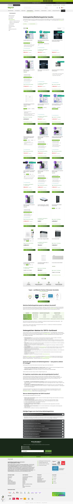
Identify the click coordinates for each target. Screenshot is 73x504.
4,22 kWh (28, 140)
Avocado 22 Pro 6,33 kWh (41, 178)
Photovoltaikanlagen (11, 470)
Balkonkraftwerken (14, 466)
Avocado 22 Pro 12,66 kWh (27, 77)
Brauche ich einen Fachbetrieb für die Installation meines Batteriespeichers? (37, 420)
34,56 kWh (33, 108)
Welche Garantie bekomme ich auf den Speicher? (32, 423)
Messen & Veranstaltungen (27, 486)
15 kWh (56, 208)
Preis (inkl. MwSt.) (32, 23)
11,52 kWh (25, 108)
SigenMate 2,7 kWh (41, 42)
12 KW (30, 264)
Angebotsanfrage (25, 477)
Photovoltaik (39, 477)
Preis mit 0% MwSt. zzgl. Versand (27, 121)
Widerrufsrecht (10, 476)
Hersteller (25, 23)
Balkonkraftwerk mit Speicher (41, 480)
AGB (8, 478)
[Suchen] (46, 8)
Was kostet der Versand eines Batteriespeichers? (32, 431)
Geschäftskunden (17, 5)
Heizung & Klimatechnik (12, 29)
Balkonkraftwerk (39, 479)
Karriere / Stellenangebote (12, 481)
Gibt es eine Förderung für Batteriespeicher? (31, 434)
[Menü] (4, 495)
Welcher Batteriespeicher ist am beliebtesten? (32, 436)
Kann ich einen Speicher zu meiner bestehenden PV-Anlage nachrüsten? (36, 428)
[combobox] (34, 8)
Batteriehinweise (10, 480)
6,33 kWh (32, 140)
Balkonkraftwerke (12, 15)
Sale (9, 30)
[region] (36, 3)
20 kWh (59, 208)
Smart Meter (33, 356)
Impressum (9, 479)
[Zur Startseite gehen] (11, 8)
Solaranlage (61, 20)
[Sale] (36, 1)
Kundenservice (49, 5)
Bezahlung (24, 481)
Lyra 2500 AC (45, 107)
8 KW (24, 264)
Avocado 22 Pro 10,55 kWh (27, 212)
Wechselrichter (11, 25)
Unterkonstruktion (12, 26)
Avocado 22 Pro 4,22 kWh (41, 142)
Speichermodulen (53, 308)
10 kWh (53, 208)
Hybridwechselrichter (45, 358)
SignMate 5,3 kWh (40, 43)
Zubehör (10, 27)
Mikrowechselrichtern (46, 353)
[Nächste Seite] (27, 28)
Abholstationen (25, 479)
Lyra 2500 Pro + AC (40, 108)
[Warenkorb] (59, 8)
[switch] (3, 500)
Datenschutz (10, 477)
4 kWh (27, 174)
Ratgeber (63, 5)
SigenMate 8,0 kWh (46, 43)
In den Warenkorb (30, 57)
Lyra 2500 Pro (40, 107)
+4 (32, 174)
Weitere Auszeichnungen (43, 301)
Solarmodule (11, 18)
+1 (34, 140)
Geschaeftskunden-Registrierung (27, 476)
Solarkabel (47, 356)
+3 (32, 77)
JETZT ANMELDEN (48, 451)
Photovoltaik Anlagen (40, 478)
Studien (24, 487)
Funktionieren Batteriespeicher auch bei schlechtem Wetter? (34, 426)
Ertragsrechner (39, 476)
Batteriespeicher (12, 19)
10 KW (27, 264)
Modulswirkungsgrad (47, 333)
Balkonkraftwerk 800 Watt (41, 481)
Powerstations (11, 23)
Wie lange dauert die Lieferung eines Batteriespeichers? (33, 414)
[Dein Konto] (57, 8)
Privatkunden (11, 5)
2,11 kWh (25, 140)
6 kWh (30, 174)
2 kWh (24, 174)
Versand (24, 480)
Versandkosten (38, 456)
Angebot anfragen (57, 5)
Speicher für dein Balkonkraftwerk (46, 357)
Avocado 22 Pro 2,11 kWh (27, 74)
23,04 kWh (29, 108)
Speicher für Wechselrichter (14, 22)
